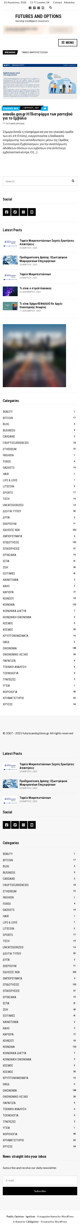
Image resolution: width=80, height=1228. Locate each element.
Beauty (8, 411)
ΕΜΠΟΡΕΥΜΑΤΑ (12, 536)
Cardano (9, 436)
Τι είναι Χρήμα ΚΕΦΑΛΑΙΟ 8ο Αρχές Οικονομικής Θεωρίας (41, 305)
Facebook (30, 7)
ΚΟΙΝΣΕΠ (8, 598)
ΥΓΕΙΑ (6, 685)
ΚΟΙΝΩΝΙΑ (9, 604)
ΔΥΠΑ (6, 517)
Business (9, 430)
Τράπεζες (9, 679)
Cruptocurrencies (16, 443)
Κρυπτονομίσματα (15, 636)
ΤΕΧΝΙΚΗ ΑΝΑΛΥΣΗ (14, 667)
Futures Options (15, 123)
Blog (6, 424)
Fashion (8, 455)
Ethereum (9, 449)
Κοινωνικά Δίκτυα (14, 611)
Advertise (69, 2)
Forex (7, 461)
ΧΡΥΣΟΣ (8, 704)
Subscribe (40, 1191)
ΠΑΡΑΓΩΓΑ (9, 661)
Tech (6, 499)
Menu (69, 42)
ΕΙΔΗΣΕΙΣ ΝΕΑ (10, 108)
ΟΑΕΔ (6, 642)
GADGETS (9, 467)
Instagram (38, 7)
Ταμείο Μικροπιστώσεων (35, 52)
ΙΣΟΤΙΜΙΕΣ (9, 573)
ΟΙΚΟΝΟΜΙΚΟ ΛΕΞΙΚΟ (15, 654)
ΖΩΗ (5, 567)
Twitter (34, 7)
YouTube (42, 7)
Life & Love (10, 480)
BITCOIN (8, 418)
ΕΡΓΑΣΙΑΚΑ (9, 555)
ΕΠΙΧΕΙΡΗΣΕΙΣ (11, 548)
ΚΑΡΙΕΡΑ (8, 592)
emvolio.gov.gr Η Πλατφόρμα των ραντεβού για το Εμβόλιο (38, 116)
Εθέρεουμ (9, 524)
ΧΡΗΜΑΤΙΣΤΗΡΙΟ (13, 698)
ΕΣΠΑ (6, 561)
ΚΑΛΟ (6, 586)
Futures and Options (38, 16)
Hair (6, 474)
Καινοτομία (10, 580)
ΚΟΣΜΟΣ (8, 623)
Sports (8, 492)
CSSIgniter (32, 1221)
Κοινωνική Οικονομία (17, 617)
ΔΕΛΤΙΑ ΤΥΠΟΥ (12, 511)
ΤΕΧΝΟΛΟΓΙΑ (10, 673)
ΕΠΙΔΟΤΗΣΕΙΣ (11, 542)
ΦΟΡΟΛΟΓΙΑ (10, 692)
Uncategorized (13, 505)
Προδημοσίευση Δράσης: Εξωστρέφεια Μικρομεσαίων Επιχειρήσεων (43, 259)
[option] (49, 52)
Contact (57, 2)
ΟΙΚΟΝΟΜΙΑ (10, 648)
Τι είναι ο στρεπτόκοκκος (36, 288)
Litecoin (8, 486)
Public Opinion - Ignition (21, 1216)
